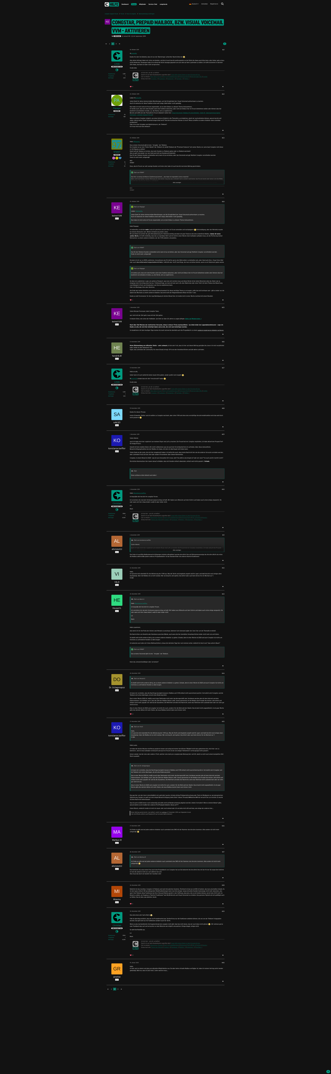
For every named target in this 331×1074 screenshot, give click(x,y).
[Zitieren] (222, 86)
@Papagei (136, 141)
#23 (223, 138)
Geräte (205, 77)
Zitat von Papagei (139, 207)
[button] (194, 4)
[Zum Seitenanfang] (328, 1071)
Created (153, 79)
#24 (223, 201)
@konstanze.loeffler (139, 493)
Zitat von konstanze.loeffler (142, 540)
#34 (223, 673)
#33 (223, 594)
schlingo (164, 812)
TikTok (186, 79)
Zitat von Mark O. (139, 599)
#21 (223, 50)
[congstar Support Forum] (112, 4)
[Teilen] (224, 44)
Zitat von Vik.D (138, 726)
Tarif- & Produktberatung (170, 77)
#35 (223, 721)
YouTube (178, 79)
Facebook (162, 79)
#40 (223, 962)
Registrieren (214, 4)
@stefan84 (139, 211)
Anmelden (204, 4)
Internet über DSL (196, 77)
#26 (223, 342)
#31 (223, 535)
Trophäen (111, 76)
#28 (223, 408)
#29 (223, 434)
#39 (223, 911)
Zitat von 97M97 (139, 172)
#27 (223, 368)
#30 (223, 489)
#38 (223, 885)
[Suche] (222, 4)
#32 (223, 568)
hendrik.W (134, 378)
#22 (223, 94)
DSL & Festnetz (196, 517)
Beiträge (110, 78)
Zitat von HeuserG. (139, 678)
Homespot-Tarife (184, 77)
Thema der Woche (156, 520)
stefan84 (134, 53)
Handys (204, 517)
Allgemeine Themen (156, 517)
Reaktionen (111, 74)
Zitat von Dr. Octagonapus (142, 766)
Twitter (182, 520)
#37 (223, 852)
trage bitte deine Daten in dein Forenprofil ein (185, 75)
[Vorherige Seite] (106, 43)
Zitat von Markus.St (140, 857)
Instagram (170, 79)
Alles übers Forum (156, 77)
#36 (223, 826)
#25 (223, 307)
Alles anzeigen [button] (177, 182)
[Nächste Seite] (119, 43)
